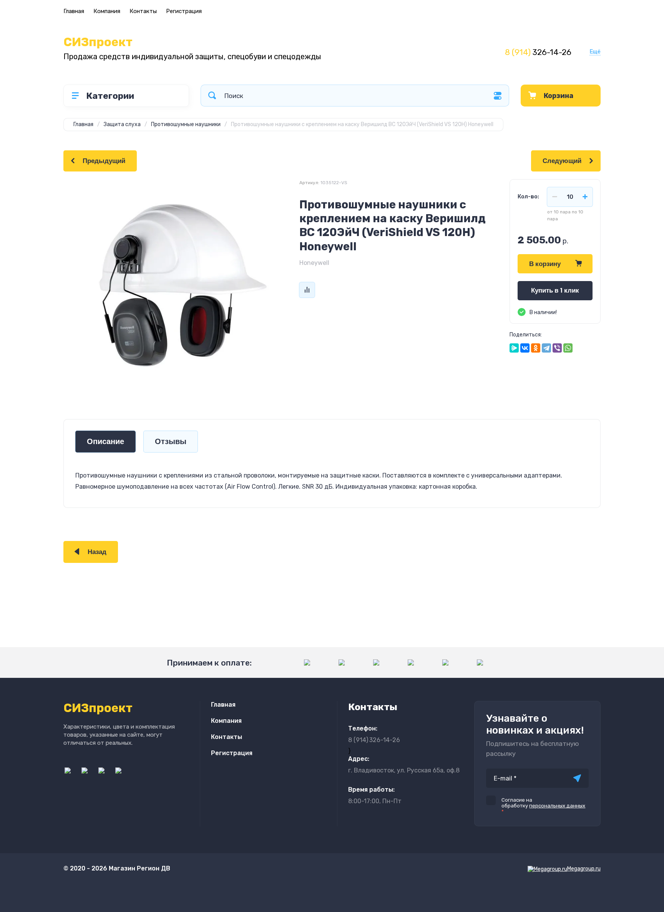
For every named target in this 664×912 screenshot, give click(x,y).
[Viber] (557, 348)
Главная (73, 11)
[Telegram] (546, 348)
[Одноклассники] (535, 348)
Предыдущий (104, 160)
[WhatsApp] (568, 348)
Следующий (562, 160)
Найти (212, 96)
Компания (106, 11)
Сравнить (307, 290)
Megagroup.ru (584, 868)
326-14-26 (538, 52)
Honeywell (314, 262)
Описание (105, 441)
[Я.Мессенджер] (514, 348)
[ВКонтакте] (525, 348)
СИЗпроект (98, 42)
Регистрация (184, 11)
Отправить (577, 778)
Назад (97, 552)
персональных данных (557, 806)
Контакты (143, 11)
